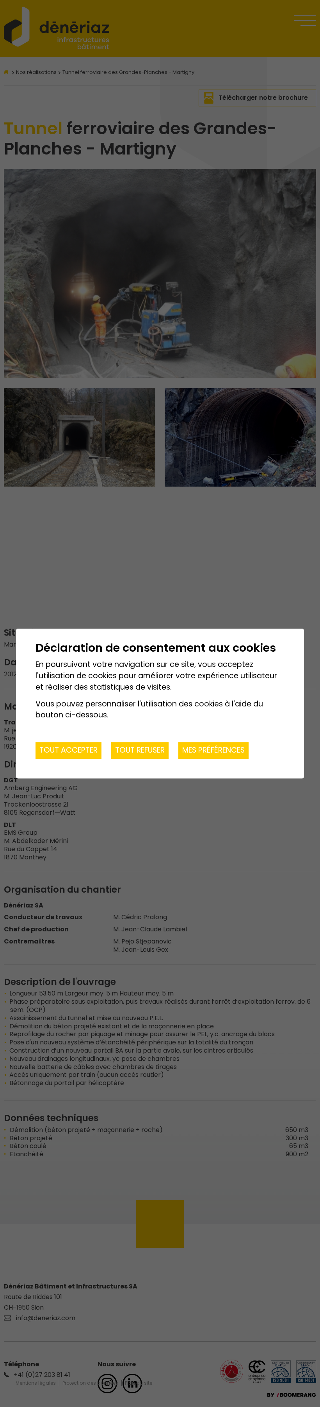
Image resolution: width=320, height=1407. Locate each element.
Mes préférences (213, 750)
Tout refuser (140, 750)
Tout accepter (68, 750)
